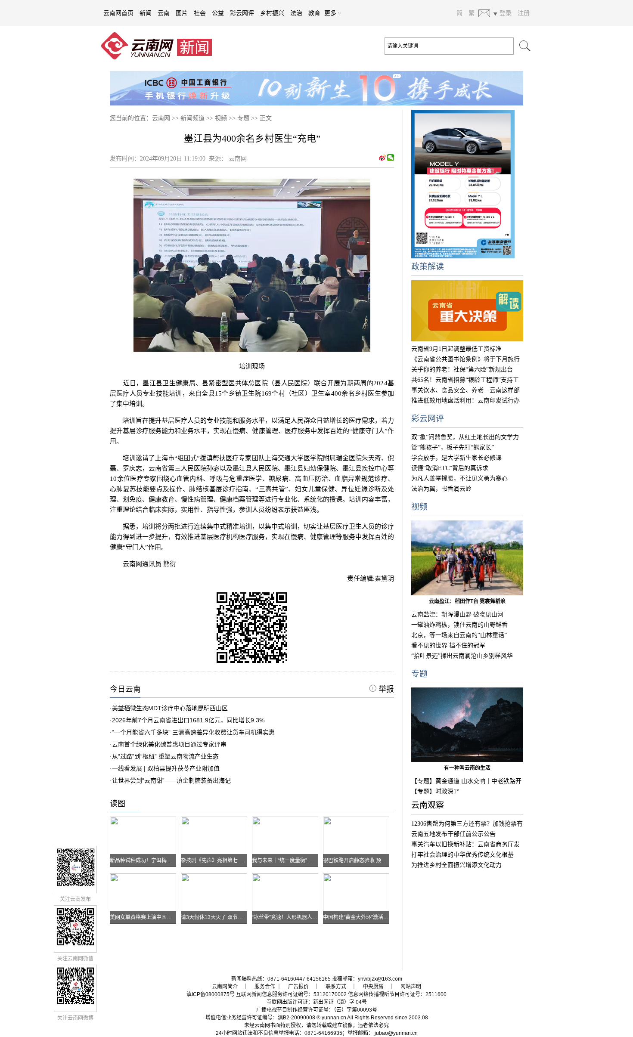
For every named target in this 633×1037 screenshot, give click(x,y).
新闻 (146, 12)
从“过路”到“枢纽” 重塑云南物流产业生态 (165, 756)
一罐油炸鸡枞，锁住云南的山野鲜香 (459, 625)
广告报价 (298, 987)
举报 (385, 689)
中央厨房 (373, 987)
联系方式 (336, 987)
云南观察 (427, 805)
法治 (296, 12)
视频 (221, 118)
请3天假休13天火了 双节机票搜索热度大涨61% (235, 917)
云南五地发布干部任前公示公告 (453, 834)
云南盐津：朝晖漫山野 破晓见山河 (457, 614)
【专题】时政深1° (435, 791)
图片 (182, 12)
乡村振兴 (272, 12)
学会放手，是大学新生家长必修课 (456, 458)
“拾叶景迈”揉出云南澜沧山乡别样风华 (462, 656)
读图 (117, 803)
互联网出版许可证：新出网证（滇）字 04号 (317, 1002)
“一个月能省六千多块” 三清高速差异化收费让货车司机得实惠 (193, 732)
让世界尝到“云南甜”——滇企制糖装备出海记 (171, 780)
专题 (243, 118)
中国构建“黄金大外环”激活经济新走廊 (366, 917)
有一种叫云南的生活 (467, 768)
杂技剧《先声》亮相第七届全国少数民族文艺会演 (238, 860)
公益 (218, 12)
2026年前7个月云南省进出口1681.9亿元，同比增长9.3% (188, 720)
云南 (164, 12)
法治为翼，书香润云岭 (441, 489)
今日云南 (125, 689)
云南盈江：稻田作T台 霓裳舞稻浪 (467, 601)
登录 (506, 12)
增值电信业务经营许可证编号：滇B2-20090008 (260, 1018)
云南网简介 (225, 987)
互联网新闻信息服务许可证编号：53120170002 (291, 994)
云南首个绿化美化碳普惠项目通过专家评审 (169, 744)
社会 (200, 12)
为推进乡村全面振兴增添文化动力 (456, 865)
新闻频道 (192, 118)
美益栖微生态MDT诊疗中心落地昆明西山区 (170, 708)
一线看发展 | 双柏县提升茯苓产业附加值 (166, 768)
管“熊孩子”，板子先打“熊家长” (452, 447)
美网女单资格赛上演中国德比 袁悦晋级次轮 (159, 917)
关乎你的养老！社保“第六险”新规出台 (462, 369)
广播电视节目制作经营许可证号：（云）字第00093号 (316, 1010)
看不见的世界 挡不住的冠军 (448, 645)
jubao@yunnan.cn (396, 1033)
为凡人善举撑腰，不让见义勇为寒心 (459, 478)
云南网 (161, 118)
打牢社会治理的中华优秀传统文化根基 (462, 854)
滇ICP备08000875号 (210, 994)
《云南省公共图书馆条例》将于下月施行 (465, 359)
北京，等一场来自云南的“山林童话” (459, 635)
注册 (524, 12)
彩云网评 (242, 12)
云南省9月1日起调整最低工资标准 (456, 349)
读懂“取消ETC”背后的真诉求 (449, 468)
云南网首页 (118, 12)
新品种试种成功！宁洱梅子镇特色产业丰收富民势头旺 (172, 860)
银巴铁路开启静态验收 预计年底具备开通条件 (375, 860)
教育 (314, 12)
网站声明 (410, 987)
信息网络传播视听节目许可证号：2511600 (397, 994)
